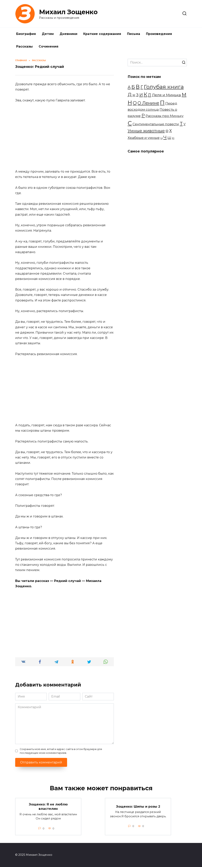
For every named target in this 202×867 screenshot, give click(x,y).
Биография (26, 34)
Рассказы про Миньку (164, 116)
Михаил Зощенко (68, 12)
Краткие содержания (102, 34)
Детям (48, 34)
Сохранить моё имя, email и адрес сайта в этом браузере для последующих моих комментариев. (61, 751)
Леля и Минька (166, 95)
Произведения (159, 34)
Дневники (68, 34)
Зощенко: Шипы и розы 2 (138, 806)
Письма (133, 34)
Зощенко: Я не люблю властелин (48, 806)
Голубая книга (164, 86)
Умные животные (146, 130)
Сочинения (48, 46)
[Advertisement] (64, 136)
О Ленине (148, 103)
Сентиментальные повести (156, 124)
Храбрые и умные (144, 138)
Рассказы (24, 46)
